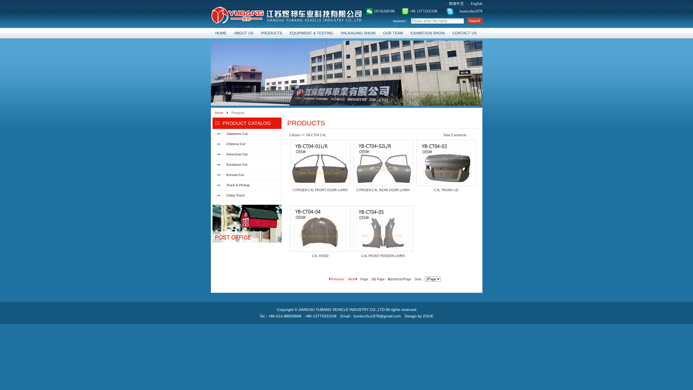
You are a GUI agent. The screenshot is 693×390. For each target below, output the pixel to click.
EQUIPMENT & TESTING (311, 33)
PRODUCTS (271, 33)
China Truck (235, 195)
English (476, 4)
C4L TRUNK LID (446, 190)
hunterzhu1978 (470, 11)
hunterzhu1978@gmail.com (377, 316)
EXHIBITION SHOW (428, 33)
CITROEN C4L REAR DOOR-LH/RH (383, 190)
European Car (237, 165)
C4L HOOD (320, 256)
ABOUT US (243, 33)
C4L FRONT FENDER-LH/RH (383, 256)
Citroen (294, 135)
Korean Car (235, 175)
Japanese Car (237, 134)
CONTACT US (464, 33)
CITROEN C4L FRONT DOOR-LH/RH (320, 190)
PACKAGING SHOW (358, 33)
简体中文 (456, 4)
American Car (237, 154)
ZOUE (428, 316)
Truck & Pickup (238, 185)
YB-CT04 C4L (316, 135)
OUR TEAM (393, 33)
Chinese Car (236, 144)
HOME (221, 33)
